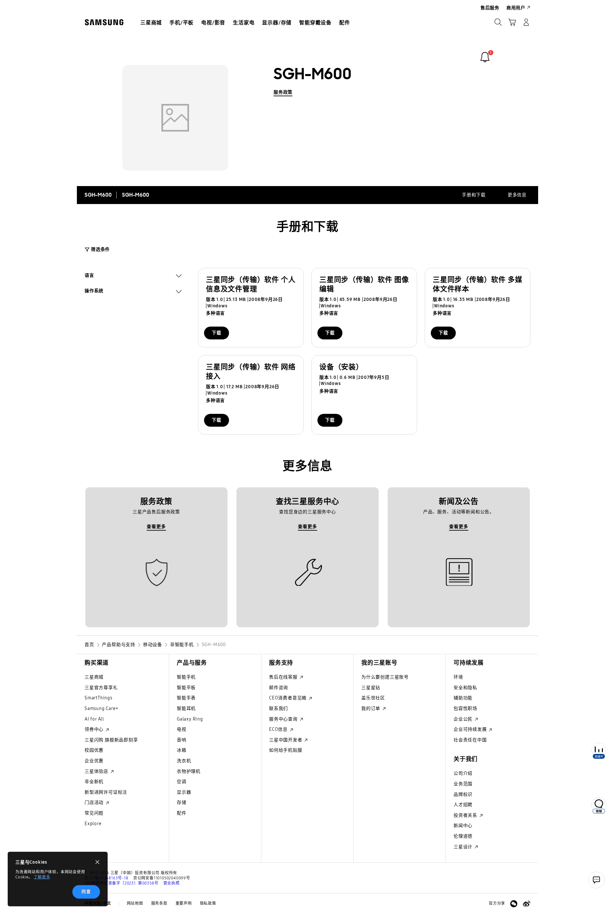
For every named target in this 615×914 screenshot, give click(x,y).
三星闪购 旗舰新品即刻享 (111, 740)
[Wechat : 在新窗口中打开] (514, 904)
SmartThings (98, 698)
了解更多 (42, 877)
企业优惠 (94, 761)
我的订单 (371, 708)
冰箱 (181, 750)
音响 (181, 740)
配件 (181, 813)
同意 (86, 891)
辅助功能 (463, 698)
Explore (93, 823)
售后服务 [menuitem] (489, 8)
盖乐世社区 (373, 698)
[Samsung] (104, 22)
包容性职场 (465, 708)
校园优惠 (94, 750)
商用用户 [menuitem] (515, 8)
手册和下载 (474, 195)
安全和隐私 (465, 687)
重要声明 (184, 903)
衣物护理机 (189, 771)
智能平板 (186, 687)
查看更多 (156, 526)
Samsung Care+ (101, 708)
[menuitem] (151, 22)
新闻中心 (463, 825)
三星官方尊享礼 (101, 687)
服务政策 (283, 92)
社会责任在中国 (470, 740)
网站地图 (135, 903)
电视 (181, 729)
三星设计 (464, 847)
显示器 (184, 792)
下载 (216, 333)
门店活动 (95, 802)
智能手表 (186, 698)
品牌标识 (463, 794)
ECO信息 (279, 729)
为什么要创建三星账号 (385, 677)
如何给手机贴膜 (285, 750)
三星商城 (94, 677)
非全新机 (94, 781)
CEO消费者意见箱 (288, 698)
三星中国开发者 (286, 740)
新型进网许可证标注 (106, 792)
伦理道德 (463, 836)
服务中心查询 (284, 719)
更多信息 (517, 195)
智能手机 (186, 677)
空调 (181, 781)
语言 (89, 276)
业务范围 (463, 784)
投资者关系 (466, 815)
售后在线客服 (284, 677)
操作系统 (94, 291)
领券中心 (95, 729)
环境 (458, 677)
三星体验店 (97, 771)
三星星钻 (370, 687)
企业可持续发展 (471, 729)
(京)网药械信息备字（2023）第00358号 (121, 883)
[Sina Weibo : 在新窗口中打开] (526, 904)
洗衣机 (184, 761)
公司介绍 (463, 773)
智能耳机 (186, 708)
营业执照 (171, 883)
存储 (181, 802)
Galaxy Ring (190, 719)
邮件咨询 (278, 687)
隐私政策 (208, 903)
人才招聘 (463, 804)
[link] (485, 57)
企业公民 (464, 719)
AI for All (94, 719)
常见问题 (94, 813)
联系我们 (278, 708)
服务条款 (159, 903)
